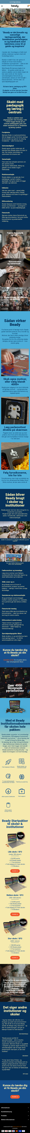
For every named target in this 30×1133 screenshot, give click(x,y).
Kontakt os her (9, 660)
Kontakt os (15, 871)
